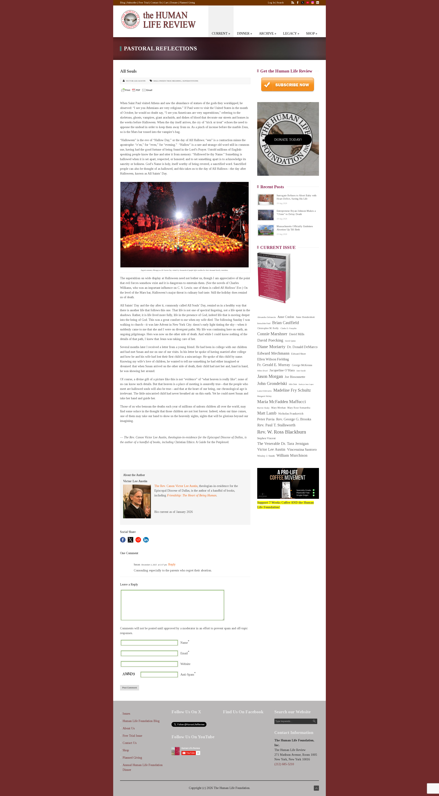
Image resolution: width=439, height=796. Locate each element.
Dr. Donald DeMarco (302, 347)
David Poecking (270, 340)
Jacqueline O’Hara (282, 370)
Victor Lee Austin (135, 81)
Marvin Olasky (263, 408)
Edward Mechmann (273, 353)
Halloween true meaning (167, 81)
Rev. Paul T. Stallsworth (276, 425)
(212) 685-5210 (284, 764)
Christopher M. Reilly (268, 328)
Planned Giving (187, 2)
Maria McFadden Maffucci (281, 401)
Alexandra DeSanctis (266, 317)
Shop (126, 750)
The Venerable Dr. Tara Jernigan (283, 443)
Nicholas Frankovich (290, 413)
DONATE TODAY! (288, 139)
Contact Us (156, 2)
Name (184, 642)
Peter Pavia (266, 419)
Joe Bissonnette (295, 377)
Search (280, 2)
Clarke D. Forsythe (288, 328)
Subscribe (132, 2)
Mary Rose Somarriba (298, 407)
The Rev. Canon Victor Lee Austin (176, 486)
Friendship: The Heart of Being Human (191, 495)
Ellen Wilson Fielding (273, 359)
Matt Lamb (266, 413)
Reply (172, 564)
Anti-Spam (187, 674)
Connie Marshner (272, 333)
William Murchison (291, 455)
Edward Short (298, 353)
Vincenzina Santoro (302, 449)
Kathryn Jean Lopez (306, 384)
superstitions (190, 81)
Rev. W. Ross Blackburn (281, 432)
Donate (174, 2)
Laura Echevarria (264, 391)
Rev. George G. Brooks (293, 419)
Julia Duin (293, 384)
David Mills (296, 334)
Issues (126, 713)
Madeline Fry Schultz (292, 390)
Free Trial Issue (132, 735)
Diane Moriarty (271, 346)
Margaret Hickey (264, 396)
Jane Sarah (301, 371)
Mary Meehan (278, 407)
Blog (122, 2)
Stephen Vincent (266, 438)
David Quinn (290, 341)
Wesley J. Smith (266, 455)
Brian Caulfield (285, 322)
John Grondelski (272, 383)
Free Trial (144, 2)
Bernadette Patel (263, 323)
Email (184, 653)
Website (185, 664)
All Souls (128, 71)
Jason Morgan (270, 376)
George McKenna (302, 365)
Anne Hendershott (305, 317)
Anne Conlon (285, 317)
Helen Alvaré (262, 371)
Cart (166, 2)
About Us (129, 728)
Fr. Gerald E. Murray (273, 365)
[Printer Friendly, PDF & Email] (136, 90)
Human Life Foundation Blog (141, 721)
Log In (271, 2)
